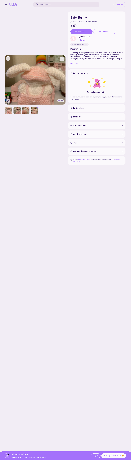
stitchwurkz (85, 37)
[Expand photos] (8, 101)
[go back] (8, 58)
